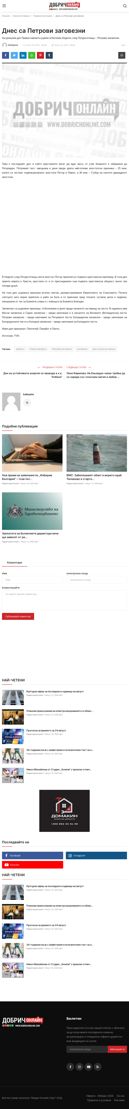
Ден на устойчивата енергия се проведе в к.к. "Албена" (32, 375)
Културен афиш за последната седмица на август (55, 691)
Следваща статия (77, 367)
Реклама (119, 1100)
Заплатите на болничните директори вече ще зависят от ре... (30, 535)
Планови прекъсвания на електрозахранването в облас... (59, 710)
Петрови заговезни (62, 348)
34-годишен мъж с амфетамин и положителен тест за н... (60, 749)
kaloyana (28, 394)
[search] (125, 6)
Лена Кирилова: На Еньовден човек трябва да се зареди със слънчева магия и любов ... (96, 375)
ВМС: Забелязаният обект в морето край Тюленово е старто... (94, 477)
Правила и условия (99, 1100)
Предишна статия (52, 367)
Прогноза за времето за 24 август (46, 730)
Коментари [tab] (14, 562)
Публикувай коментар (18, 616)
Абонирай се (117, 1049)
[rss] (97, 1067)
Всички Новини (21, 15)
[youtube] (88, 1067)
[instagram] (79, 1067)
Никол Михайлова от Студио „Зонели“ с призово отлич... (59, 769)
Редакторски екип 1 (11, 483)
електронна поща (77, 573)
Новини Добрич (38, 348)
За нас (120, 1095)
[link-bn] (64, 811)
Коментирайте (11, 587)
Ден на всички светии (104, 348)
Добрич (20, 348)
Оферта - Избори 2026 (100, 1095)
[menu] (4, 6)
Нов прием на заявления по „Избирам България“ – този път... (27, 477)
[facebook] (70, 1067)
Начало (6, 15)
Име (4, 573)
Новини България (42, 15)
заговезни (82, 348)
